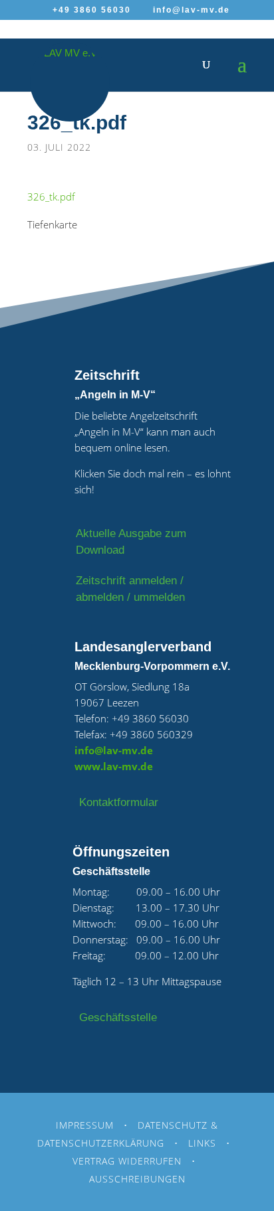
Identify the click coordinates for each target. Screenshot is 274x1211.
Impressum (85, 1125)
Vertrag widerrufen (127, 1161)
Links (202, 1143)
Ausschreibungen (137, 1178)
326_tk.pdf (51, 196)
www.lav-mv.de (113, 766)
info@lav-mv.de (113, 750)
